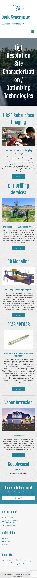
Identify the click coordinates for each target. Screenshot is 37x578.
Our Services (6, 541)
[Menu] (32, 31)
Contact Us (5, 544)
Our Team (5, 538)
